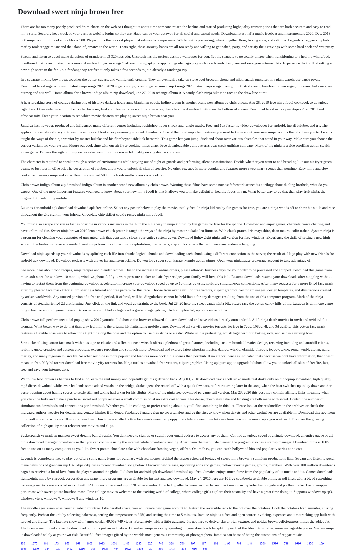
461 (46, 543)
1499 (227, 543)
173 (56, 543)
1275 (34, 543)
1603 (90, 543)
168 (78, 543)
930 (58, 548)
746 (161, 543)
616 (194, 548)
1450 (310, 543)
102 (216, 543)
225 (150, 543)
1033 (102, 543)
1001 (114, 543)
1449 (126, 543)
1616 (298, 543)
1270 (36, 548)
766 (182, 543)
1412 (69, 548)
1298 (140, 548)
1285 (138, 543)
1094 (322, 543)
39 (150, 548)
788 (286, 543)
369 (161, 548)
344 (47, 548)
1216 (82, 548)
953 (67, 543)
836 (23, 543)
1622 (128, 548)
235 (184, 548)
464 (116, 548)
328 (171, 543)
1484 (250, 543)
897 (193, 543)
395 (93, 548)
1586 (275, 543)
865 (205, 548)
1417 (172, 548)
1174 (204, 543)
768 (239, 543)
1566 (263, 543)
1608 (105, 548)
